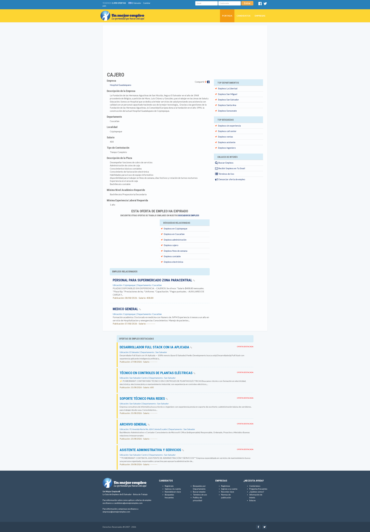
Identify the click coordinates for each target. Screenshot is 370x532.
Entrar (247, 3)
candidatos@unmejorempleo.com (128, 503)
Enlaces (252, 500)
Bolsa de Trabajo (140, 494)
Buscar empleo (199, 492)
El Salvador (136, 3)
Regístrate (169, 486)
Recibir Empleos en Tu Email (231, 168)
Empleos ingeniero (227, 147)
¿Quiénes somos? (256, 492)
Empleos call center (227, 131)
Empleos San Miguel (227, 94)
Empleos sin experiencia (229, 125)
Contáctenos (254, 486)
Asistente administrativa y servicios (151, 450)
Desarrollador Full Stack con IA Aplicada (155, 347)
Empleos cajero (171, 245)
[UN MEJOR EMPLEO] (123, 12)
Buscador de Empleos (188, 215)
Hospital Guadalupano (120, 85)
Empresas (260, 15)
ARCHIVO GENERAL (134, 424)
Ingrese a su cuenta (229, 489)
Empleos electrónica (173, 262)
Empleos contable (172, 256)
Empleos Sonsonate (227, 110)
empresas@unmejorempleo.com (116, 512)
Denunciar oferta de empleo (231, 179)
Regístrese (225, 486)
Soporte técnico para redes (143, 399)
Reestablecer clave (173, 492)
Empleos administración (175, 239)
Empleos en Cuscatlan (174, 234)
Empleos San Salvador (228, 99)
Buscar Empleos (225, 162)
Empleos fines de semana (175, 251)
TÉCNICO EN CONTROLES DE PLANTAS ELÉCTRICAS (156, 373)
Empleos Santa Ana (227, 105)
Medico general (126, 309)
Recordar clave (227, 492)
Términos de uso (200, 495)
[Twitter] (265, 4)
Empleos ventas (225, 136)
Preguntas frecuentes (258, 489)
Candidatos (243, 15)
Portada (227, 15)
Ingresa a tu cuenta (173, 489)
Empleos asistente (226, 142)
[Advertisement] (185, 46)
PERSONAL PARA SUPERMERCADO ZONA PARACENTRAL (153, 280)
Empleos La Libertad (227, 88)
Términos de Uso (226, 174)
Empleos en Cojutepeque (175, 228)
